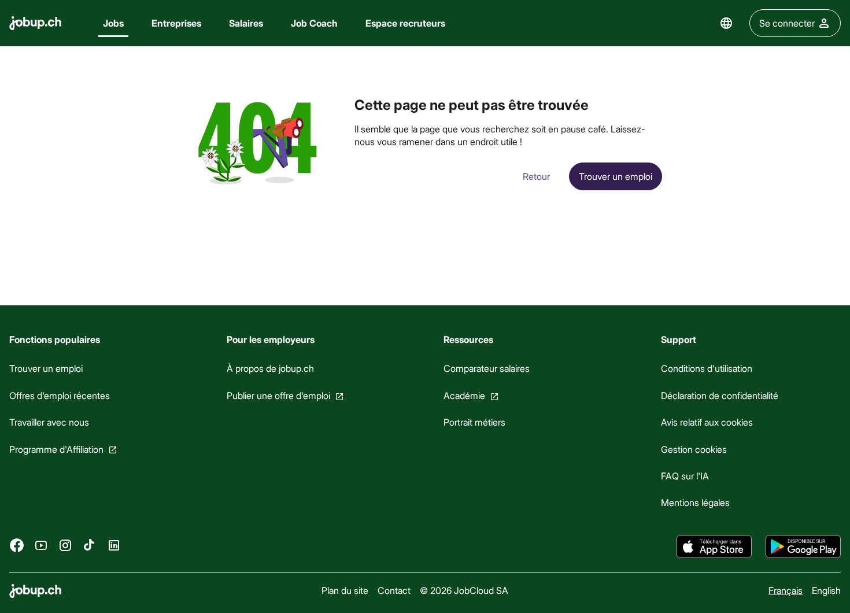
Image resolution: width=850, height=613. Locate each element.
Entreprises (176, 22)
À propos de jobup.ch (270, 368)
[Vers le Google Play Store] (803, 546)
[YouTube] (41, 545)
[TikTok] (89, 545)
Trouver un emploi (46, 368)
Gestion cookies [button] (694, 449)
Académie (464, 395)
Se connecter (787, 22)
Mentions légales (695, 502)
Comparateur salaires (487, 368)
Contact (394, 590)
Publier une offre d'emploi (278, 395)
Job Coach (314, 22)
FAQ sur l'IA (685, 475)
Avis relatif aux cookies (707, 421)
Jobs (113, 22)
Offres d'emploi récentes (59, 395)
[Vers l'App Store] (714, 546)
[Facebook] (16, 545)
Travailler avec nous (49, 421)
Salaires (246, 22)
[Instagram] (65, 545)
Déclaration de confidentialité (719, 395)
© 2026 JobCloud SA (464, 590)
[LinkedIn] (113, 545)
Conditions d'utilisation (706, 368)
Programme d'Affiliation (56, 449)
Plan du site (344, 590)
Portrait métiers (474, 421)
